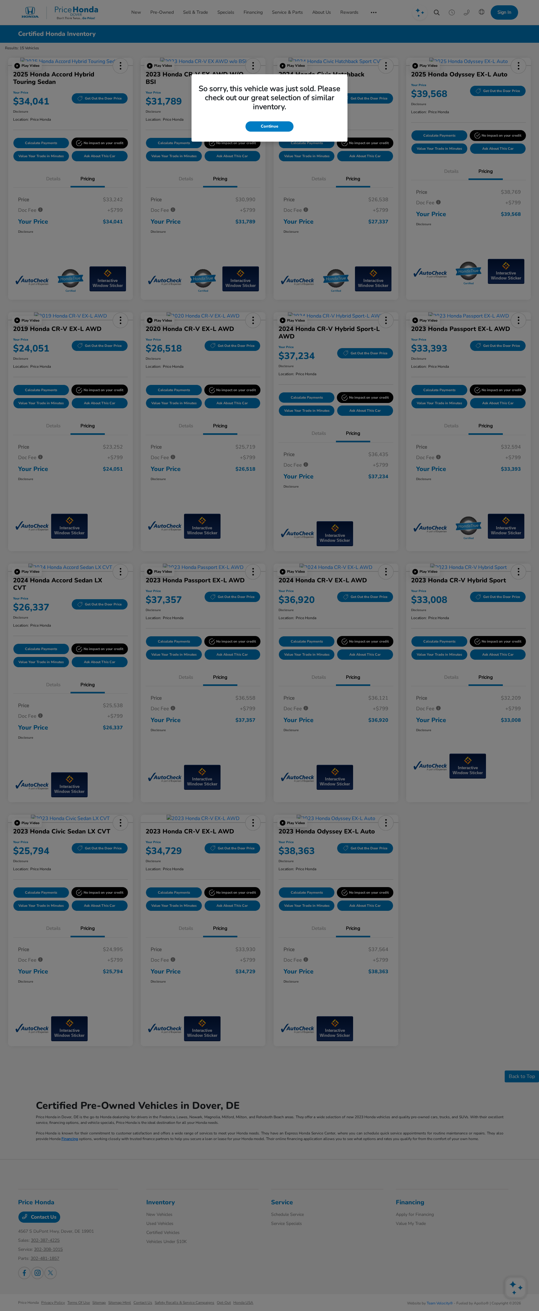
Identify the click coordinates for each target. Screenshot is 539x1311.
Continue (269, 126)
